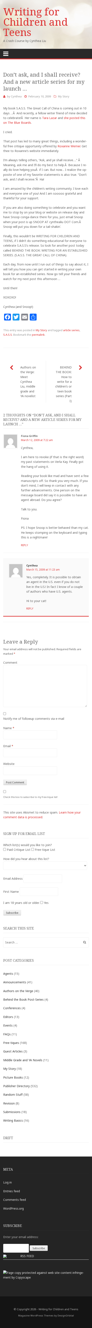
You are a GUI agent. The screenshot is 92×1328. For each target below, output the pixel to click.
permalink (38, 335)
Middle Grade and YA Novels (22, 1060)
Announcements (14, 982)
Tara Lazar (49, 118)
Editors (8, 1017)
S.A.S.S (7, 335)
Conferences (12, 1008)
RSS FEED (27, 1256)
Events (8, 1025)
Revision (9, 1103)
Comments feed (14, 1200)
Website (9, 764)
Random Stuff (13, 1095)
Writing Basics (13, 1120)
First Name (11, 892)
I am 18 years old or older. (21, 903)
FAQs (7, 1034)
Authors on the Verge (18, 991)
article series (71, 330)
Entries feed (11, 1191)
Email (8, 746)
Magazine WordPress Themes (35, 1315)
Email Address (13, 878)
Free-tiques (11, 1043)
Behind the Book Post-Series (23, 999)
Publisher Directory (16, 1086)
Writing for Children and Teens (35, 21)
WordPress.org (13, 1208)
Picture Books (13, 1077)
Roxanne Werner (69, 146)
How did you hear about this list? (26, 859)
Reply (24, 545)
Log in (7, 1182)
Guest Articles (13, 1051)
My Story (63, 96)
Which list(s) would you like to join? (27, 845)
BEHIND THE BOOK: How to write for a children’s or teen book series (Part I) (63, 384)
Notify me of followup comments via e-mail (33, 719)
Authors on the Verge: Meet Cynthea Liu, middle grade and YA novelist (28, 381)
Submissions (12, 1112)
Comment (10, 662)
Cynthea (16, 96)
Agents (8, 974)
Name (8, 728)
